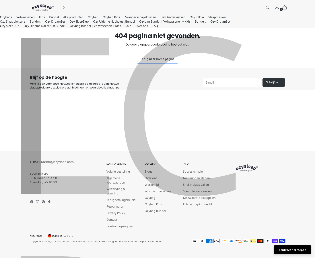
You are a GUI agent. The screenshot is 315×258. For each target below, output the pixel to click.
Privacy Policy (115, 213)
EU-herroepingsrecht (197, 204)
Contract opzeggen (119, 226)
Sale (128, 26)
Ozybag (93, 17)
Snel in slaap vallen (196, 185)
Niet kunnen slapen (196, 178)
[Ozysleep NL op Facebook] (32, 202)
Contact (111, 220)
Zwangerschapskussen (140, 17)
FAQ (155, 26)
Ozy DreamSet (55, 21)
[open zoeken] (267, 7)
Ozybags (6, 17)
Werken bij (152, 185)
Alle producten (73, 17)
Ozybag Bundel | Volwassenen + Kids (164, 21)
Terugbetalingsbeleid (121, 200)
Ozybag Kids (111, 17)
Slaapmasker (217, 17)
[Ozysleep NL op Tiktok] (49, 202)
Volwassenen (25, 17)
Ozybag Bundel (155, 211)
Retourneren (115, 206)
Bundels (35, 21)
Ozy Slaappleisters (12, 21)
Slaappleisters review (197, 191)
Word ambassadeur (158, 191)
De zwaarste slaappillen (199, 198)
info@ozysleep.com (60, 162)
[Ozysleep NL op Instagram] (38, 202)
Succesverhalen (194, 172)
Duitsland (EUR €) (61, 235)
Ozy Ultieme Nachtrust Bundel (114, 21)
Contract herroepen (292, 250)
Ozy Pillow (197, 17)
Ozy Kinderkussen (172, 17)
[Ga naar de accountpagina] (275, 7)
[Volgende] (64, 7)
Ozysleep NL (58, 241)
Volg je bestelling (118, 172)
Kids (42, 17)
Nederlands (36, 235)
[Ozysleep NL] (42, 7)
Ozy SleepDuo (79, 21)
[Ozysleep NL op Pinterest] (44, 202)
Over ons (141, 26)
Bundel (54, 17)
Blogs (148, 172)
